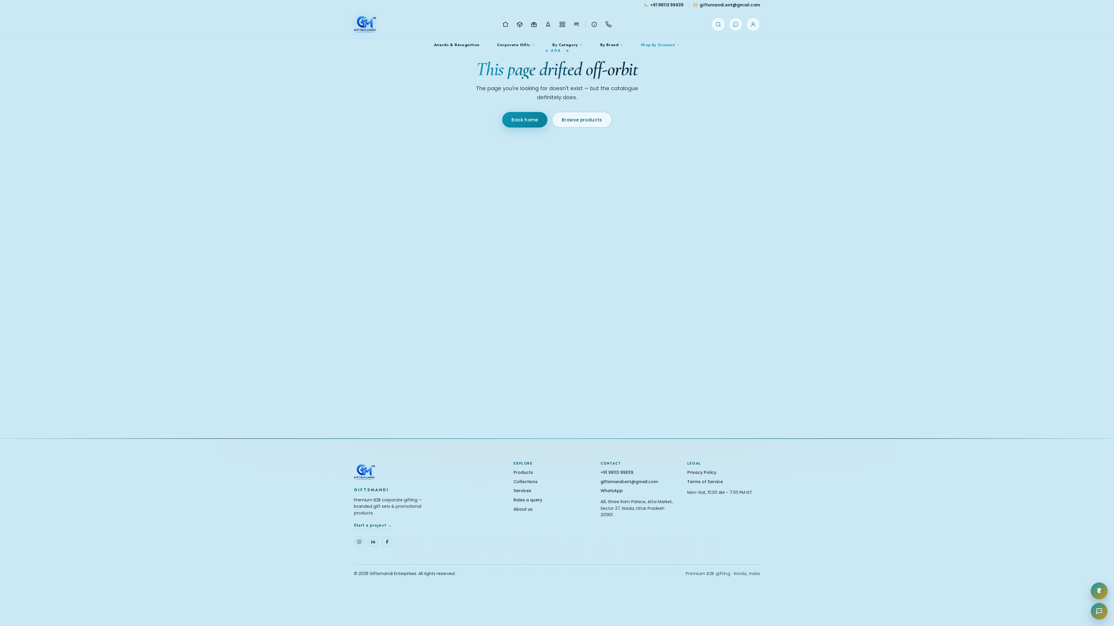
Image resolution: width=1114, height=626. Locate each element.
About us (523, 509)
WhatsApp (612, 491)
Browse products (582, 120)
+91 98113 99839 (617, 472)
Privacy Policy (701, 472)
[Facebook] (387, 541)
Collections (525, 482)
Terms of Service (705, 482)
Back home (524, 120)
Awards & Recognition (457, 45)
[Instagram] (359, 541)
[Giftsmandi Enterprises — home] (365, 24)
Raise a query (527, 500)
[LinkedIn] (373, 541)
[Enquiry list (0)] (736, 24)
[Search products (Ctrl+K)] (718, 24)
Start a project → (373, 525)
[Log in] (753, 24)
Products (523, 472)
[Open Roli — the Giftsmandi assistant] (1099, 611)
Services (522, 491)
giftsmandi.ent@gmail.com (629, 482)
